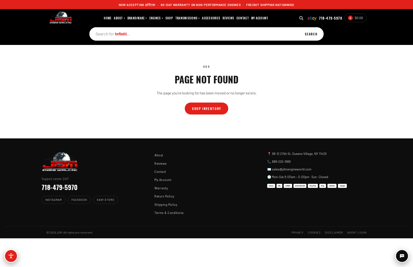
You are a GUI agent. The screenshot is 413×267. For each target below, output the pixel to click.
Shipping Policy (165, 204)
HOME (107, 18)
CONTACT (242, 18)
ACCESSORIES (211, 18)
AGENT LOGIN (357, 232)
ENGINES (156, 18)
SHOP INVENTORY (206, 108)
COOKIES (314, 232)
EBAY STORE (105, 199)
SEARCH (311, 34)
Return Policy (164, 196)
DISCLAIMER (334, 232)
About (158, 155)
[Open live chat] (402, 256)
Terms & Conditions (169, 213)
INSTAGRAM (53, 199)
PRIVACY (297, 232)
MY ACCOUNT (259, 18)
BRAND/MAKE (137, 18)
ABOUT (119, 18)
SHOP (169, 18)
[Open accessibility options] (11, 256)
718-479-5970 (330, 18)
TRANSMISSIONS (187, 18)
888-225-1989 (281, 161)
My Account (162, 180)
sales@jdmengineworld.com (291, 169)
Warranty (161, 188)
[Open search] (301, 18)
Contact (160, 171)
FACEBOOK (79, 199)
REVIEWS (228, 18)
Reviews (160, 163)
